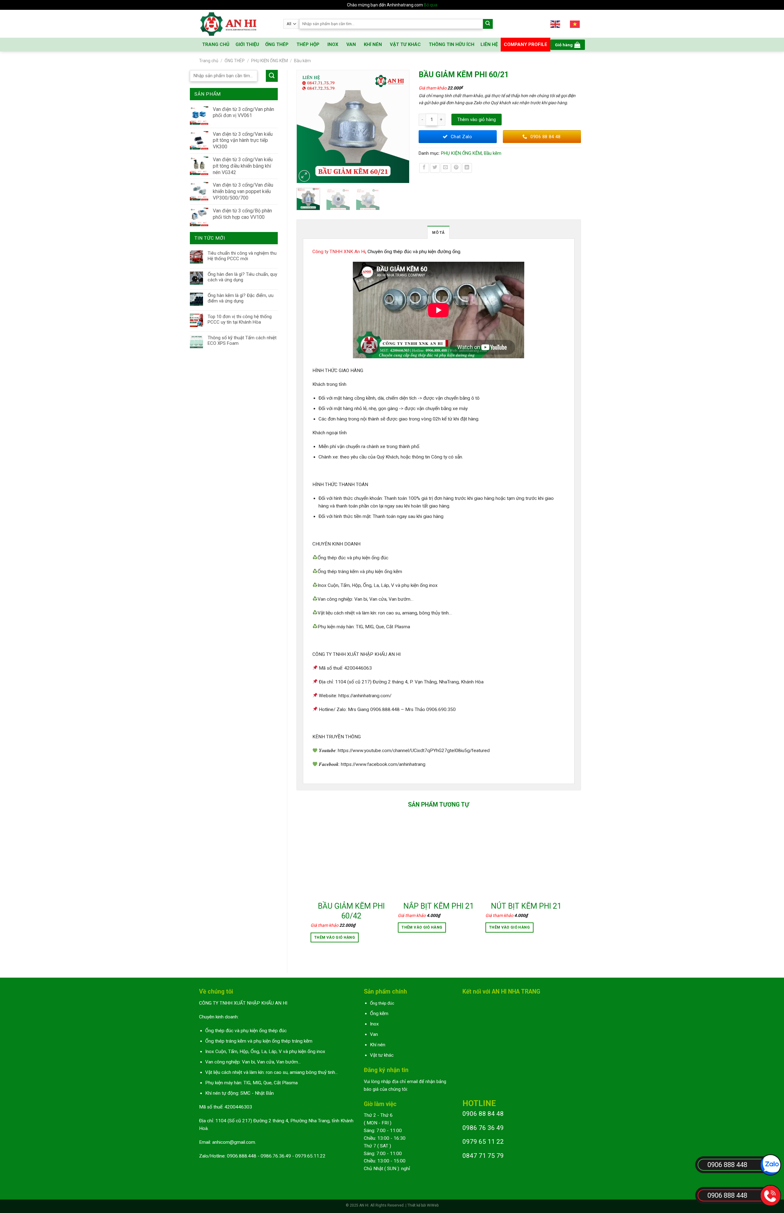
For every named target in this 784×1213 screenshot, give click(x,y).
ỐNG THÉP (276, 44)
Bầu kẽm (302, 60)
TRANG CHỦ (215, 44)
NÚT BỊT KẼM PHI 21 (526, 906)
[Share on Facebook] (424, 168)
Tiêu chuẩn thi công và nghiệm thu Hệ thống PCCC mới (242, 255)
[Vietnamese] (575, 23)
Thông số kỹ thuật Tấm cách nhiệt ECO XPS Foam (242, 340)
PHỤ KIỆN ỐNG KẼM (269, 60)
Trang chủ (208, 60)
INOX (332, 44)
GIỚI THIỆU (247, 44)
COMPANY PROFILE (525, 44)
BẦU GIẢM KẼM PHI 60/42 (351, 911)
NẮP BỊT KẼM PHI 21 (438, 906)
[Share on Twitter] (435, 168)
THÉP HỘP (307, 44)
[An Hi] (236, 24)
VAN (351, 44)
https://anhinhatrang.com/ (364, 695)
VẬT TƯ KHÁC (405, 44)
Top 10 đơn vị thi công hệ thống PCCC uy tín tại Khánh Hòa (240, 319)
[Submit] (488, 24)
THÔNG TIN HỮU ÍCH (451, 44)
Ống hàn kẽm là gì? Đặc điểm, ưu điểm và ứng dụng (240, 298)
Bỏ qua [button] (430, 4)
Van (374, 1034)
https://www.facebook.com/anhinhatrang (383, 764)
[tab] (438, 232)
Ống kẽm (379, 1013)
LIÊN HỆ (489, 44)
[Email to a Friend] (445, 168)
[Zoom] (304, 176)
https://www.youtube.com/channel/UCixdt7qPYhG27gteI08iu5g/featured (414, 750)
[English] (555, 23)
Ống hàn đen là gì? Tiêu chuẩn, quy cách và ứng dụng (242, 277)
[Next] (401, 126)
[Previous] (304, 126)
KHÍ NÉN (373, 44)
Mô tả (438, 232)
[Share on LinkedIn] (467, 168)
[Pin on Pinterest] (456, 168)
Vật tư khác (382, 1055)
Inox (374, 1024)
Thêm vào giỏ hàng (476, 119)
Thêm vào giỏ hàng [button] (334, 937)
